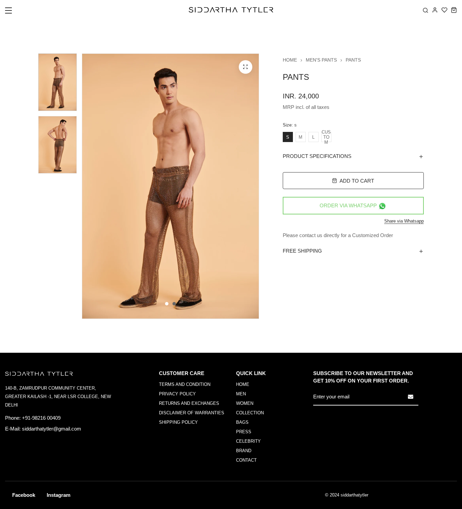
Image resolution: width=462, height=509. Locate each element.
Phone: (13, 418)
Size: (290, 125)
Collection (250, 412)
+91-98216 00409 (41, 418)
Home (290, 60)
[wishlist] (444, 10)
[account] (435, 10)
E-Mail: (13, 429)
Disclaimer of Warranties (191, 412)
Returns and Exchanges (189, 403)
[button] (12, 12)
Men (241, 393)
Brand (243, 450)
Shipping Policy (178, 422)
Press (243, 431)
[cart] (454, 10)
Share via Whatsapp (404, 221)
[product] (245, 67)
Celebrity (248, 441)
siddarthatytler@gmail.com (51, 429)
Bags (242, 422)
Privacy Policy (177, 393)
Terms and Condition (184, 384)
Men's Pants (321, 60)
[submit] (410, 397)
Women (244, 403)
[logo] (231, 10)
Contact (246, 460)
